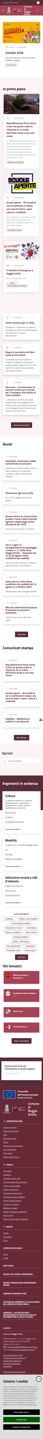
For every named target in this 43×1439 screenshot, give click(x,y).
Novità (9, 1227)
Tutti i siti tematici (21, 1041)
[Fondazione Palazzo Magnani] (8, 993)
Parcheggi (9, 854)
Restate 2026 (10, 812)
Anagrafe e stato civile (11, 1178)
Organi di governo (10, 1127)
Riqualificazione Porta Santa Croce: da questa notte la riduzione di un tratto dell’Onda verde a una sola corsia (21, 129)
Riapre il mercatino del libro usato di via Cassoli (20, 353)
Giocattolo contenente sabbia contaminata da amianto (21, 462)
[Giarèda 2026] (21, 32)
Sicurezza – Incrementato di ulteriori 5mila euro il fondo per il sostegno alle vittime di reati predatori (21, 391)
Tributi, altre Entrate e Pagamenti (15, 1219)
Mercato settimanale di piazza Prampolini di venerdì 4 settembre (21, 610)
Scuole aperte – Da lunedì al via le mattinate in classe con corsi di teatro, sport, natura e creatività (21, 207)
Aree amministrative (11, 1131)
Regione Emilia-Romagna (10, 3)
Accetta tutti (21, 1419)
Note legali (8, 1265)
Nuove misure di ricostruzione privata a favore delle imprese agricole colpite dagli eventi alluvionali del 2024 (21, 520)
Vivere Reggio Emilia (12, 1248)
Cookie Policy (32, 1404)
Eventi (5, 1254)
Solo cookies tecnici (21, 1412)
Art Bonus (9, 817)
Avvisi (5, 1240)
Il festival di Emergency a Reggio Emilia (19, 272)
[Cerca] (4, 760)
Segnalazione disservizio (12, 1360)
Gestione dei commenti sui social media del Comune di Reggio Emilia (21, 1303)
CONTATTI (7, 1328)
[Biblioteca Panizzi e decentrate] (8, 975)
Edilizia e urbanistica (10, 1189)
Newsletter (7, 1366)
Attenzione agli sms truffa (19, 493)
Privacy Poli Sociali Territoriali (18, 1274)
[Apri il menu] (3, 10)
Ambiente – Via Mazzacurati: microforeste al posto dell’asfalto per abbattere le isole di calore (19, 1314)
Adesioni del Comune (11, 1157)
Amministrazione (14, 1121)
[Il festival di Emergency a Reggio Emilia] (21, 251)
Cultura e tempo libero (11, 1185)
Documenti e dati (9, 1138)
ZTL (6, 849)
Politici (5, 1142)
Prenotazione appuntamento (14, 1358)
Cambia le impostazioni (21, 1427)
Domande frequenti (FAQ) (14, 1293)
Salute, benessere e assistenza (15, 1211)
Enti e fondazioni (9, 1149)
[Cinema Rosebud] (8, 1027)
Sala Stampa (21, 737)
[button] (37, 10)
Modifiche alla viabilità (13, 859)
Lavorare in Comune (10, 1204)
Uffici (5, 1134)
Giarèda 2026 (15, 53)
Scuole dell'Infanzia (12, 895)
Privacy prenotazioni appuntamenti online (19, 1284)
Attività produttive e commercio (15, 1182)
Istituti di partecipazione (12, 1200)
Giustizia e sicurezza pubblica (14, 1197)
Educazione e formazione (12, 1193)
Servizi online (8, 1215)
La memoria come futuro (14, 821)
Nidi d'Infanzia (10, 890)
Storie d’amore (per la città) (20, 322)
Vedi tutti (21, 634)
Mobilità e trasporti (10, 1208)
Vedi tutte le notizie (21, 425)
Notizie (5, 1233)
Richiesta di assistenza (11, 1363)
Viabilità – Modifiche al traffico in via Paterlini (18, 720)
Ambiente (7, 1174)
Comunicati (7, 1236)
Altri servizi (7, 1171)
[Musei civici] (8, 1011)
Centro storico (11, 65)
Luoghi (5, 1258)
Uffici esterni (8, 1153)
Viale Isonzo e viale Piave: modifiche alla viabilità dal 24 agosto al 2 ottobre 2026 (21, 584)
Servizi (9, 1165)
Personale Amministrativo (13, 1146)
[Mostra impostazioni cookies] (41, 720)
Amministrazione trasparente (14, 1372)
